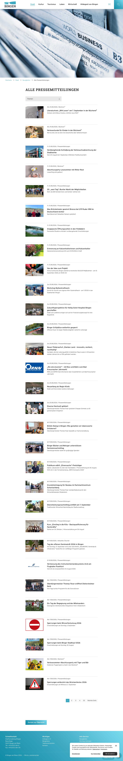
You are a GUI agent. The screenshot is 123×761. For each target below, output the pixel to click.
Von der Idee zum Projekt (57, 268)
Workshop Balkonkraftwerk (58, 288)
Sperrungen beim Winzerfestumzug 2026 (64, 623)
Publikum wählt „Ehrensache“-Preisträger (64, 465)
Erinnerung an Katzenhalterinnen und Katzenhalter (68, 249)
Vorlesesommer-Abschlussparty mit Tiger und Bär (68, 663)
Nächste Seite (92, 701)
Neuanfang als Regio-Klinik (58, 387)
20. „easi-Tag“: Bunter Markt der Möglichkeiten (66, 189)
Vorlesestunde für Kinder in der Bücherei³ (64, 130)
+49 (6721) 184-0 (13, 745)
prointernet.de (34, 755)
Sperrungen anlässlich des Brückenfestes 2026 (67, 682)
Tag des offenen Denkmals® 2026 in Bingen (65, 544)
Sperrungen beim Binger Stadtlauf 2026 (63, 643)
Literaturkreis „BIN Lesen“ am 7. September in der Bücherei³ (72, 111)
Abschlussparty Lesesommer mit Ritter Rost (65, 170)
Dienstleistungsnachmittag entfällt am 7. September (68, 505)
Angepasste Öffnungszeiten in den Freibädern (66, 229)
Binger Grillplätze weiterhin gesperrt (62, 327)
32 (84, 701)
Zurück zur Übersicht (36, 722)
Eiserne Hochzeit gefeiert (57, 406)
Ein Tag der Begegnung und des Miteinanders (65, 603)
